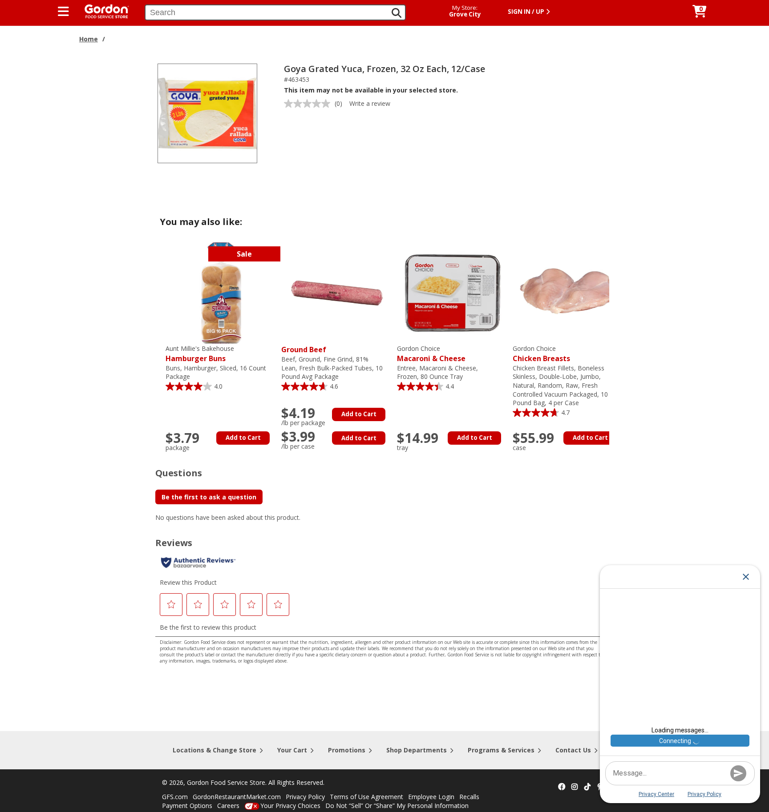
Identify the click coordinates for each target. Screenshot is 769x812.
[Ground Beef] (337, 292)
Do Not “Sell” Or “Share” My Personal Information (397, 805)
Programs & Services (501, 750)
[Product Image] (207, 113)
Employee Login (431, 796)
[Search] (396, 13)
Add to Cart (243, 438)
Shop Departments (416, 750)
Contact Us (573, 750)
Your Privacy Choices (290, 805)
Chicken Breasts (541, 353)
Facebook (561, 787)
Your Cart (292, 750)
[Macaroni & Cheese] (452, 292)
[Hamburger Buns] (221, 292)
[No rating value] (309, 103)
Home (88, 39)
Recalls (469, 796)
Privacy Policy (305, 796)
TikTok (587, 787)
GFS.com (175, 796)
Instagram (574, 787)
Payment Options (187, 805)
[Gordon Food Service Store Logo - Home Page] (102, 10)
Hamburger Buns (200, 353)
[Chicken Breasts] (568, 292)
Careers (228, 805)
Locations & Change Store (214, 750)
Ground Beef (303, 349)
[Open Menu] (63, 11)
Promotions (346, 750)
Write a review (369, 103)
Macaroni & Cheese (431, 353)
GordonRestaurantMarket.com (237, 796)
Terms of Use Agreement (366, 796)
